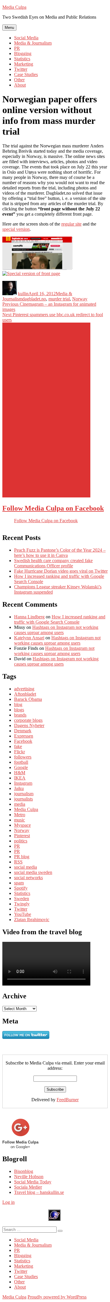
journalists (23, 798)
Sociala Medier (28, 1187)
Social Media (26, 37)
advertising (24, 688)
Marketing (23, 63)
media (19, 804)
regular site (71, 223)
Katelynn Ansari (29, 637)
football (21, 762)
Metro (19, 814)
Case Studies (26, 74)
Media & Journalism (33, 43)
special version (16, 229)
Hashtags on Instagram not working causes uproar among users (56, 630)
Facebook (23, 741)
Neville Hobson (28, 1176)
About (20, 84)
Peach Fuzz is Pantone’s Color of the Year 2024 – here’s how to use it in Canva (60, 553)
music (19, 819)
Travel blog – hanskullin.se (39, 1192)
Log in (8, 1202)
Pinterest (22, 835)
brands (20, 714)
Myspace (22, 825)
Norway (79, 298)
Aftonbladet (25, 694)
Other (19, 79)
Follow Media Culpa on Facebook (53, 508)
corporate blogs (28, 720)
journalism (23, 793)
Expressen (23, 735)
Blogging (22, 53)
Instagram (23, 783)
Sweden (21, 898)
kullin (23, 293)
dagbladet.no (34, 298)
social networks (28, 877)
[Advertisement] (46, 410)
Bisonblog (23, 1171)
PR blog (21, 856)
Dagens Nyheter (29, 725)
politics (20, 840)
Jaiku (19, 788)
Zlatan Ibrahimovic (31, 919)
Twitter (20, 69)
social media (25, 867)
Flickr (19, 751)
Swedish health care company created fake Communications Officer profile (53, 563)
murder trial (59, 298)
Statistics (22, 58)
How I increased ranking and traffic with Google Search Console (59, 619)
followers (22, 756)
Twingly (22, 903)
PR (17, 48)
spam (19, 882)
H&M (19, 772)
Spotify (21, 888)
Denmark (22, 730)
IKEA (20, 777)
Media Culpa (14, 7)
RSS (18, 861)
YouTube (22, 914)
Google (21, 767)
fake (18, 746)
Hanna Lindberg (29, 616)
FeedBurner (68, 1099)
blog (18, 704)
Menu (9, 27)
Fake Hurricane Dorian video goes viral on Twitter (61, 571)
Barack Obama (28, 699)
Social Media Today (32, 1181)
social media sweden (33, 872)
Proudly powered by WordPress (57, 1296)
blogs (19, 709)
